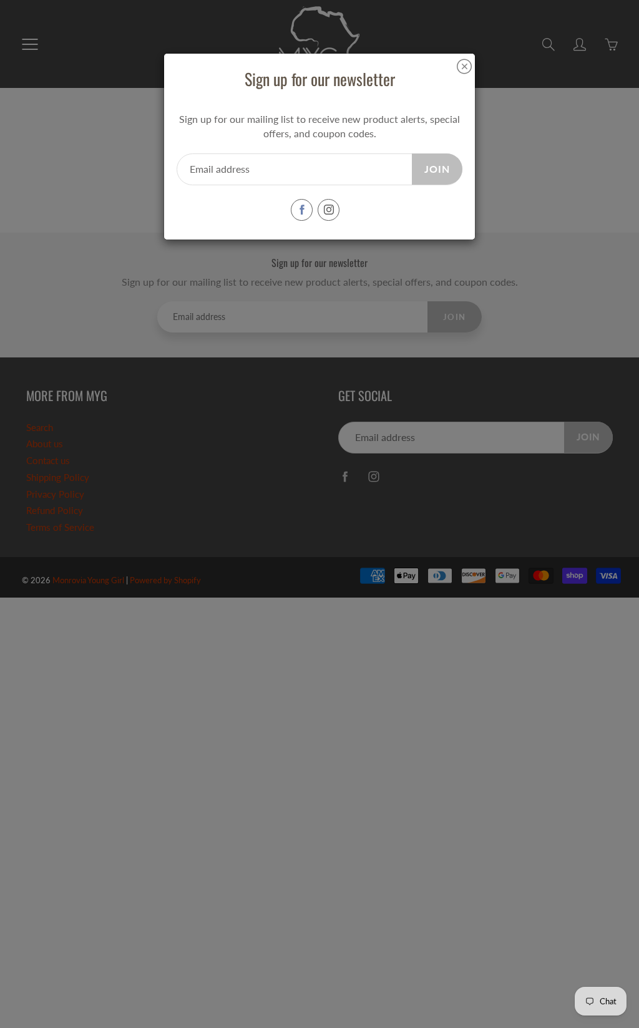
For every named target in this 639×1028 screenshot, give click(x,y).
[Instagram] (328, 210)
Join (437, 169)
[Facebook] (302, 210)
